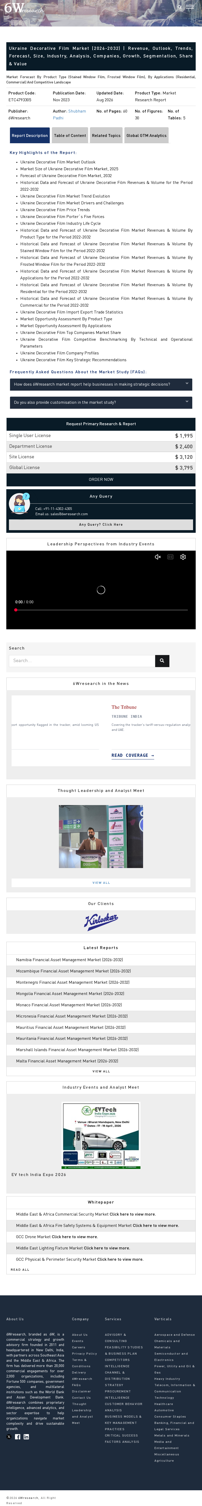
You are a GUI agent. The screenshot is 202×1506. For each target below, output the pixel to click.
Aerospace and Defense (174, 1335)
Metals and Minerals (172, 1435)
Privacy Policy (84, 1353)
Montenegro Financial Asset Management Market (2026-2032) (72, 983)
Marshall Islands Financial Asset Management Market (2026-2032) (77, 1050)
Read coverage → (41, 755)
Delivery (79, 1372)
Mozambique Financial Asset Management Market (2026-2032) (73, 971)
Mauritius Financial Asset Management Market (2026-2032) (70, 1028)
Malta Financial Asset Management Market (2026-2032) (67, 1061)
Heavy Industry (167, 1379)
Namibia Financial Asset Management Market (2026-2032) (69, 960)
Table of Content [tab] (70, 136)
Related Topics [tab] (106, 136)
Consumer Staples (170, 1416)
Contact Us (81, 1397)
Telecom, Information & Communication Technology (174, 1391)
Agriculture (164, 1460)
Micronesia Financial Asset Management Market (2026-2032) (72, 1016)
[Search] (180, 7)
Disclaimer (81, 1391)
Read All (20, 1269)
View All (101, 883)
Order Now (101, 480)
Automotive (164, 1410)
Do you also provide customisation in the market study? (65, 403)
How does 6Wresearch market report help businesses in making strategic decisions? (92, 384)
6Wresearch (27, 1498)
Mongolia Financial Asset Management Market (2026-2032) (70, 994)
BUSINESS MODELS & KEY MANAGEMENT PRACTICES (123, 1423)
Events (78, 1341)
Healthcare (163, 1404)
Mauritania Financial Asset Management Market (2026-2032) (72, 1039)
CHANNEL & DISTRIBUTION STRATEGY (117, 1379)
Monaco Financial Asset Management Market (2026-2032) (69, 1005)
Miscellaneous (167, 1454)
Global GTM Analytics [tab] (146, 136)
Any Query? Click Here (101, 524)
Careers (78, 1347)
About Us (80, 1335)
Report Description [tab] (30, 136)
